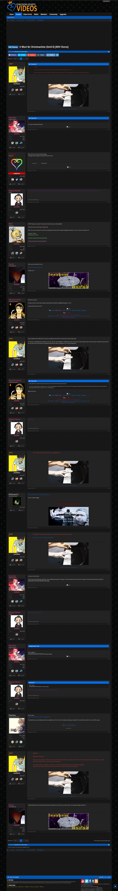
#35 (108, 624)
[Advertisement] (59, 34)
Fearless (12, 715)
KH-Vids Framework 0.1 (89, 886)
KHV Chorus (16, 49)
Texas (23, 139)
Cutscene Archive (13, 886)
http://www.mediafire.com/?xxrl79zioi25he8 (38, 494)
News (8, 886)
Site (69, 371)
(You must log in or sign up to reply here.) (102, 840)
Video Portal (27, 14)
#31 (108, 488)
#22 (108, 129)
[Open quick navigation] (110, 20)
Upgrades (63, 14)
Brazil (23, 290)
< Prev (15, 58)
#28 (108, 374)
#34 (108, 587)
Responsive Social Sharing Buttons (88, 890)
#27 (108, 319)
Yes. (24, 738)
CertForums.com (99, 890)
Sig (78, 314)
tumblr (62, 725)
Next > (27, 58)
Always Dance (30, 202)
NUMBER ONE (44, 163)
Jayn (24, 49)
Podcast (32, 886)
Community (53, 14)
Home (11, 14)
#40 (108, 831)
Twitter (67, 371)
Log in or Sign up (106, 1)
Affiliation (42, 886)
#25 (108, 246)
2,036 (22, 258)
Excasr (29, 290)
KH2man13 (13, 494)
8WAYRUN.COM (26, 847)
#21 (108, 111)
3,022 (22, 184)
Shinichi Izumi (31, 319)
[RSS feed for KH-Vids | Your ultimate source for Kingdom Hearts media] (96, 881)
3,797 (22, 94)
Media (36, 14)
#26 (108, 290)
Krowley (29, 170)
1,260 (22, 293)
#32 (108, 527)
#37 (108, 698)
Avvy (76, 314)
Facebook (72, 371)
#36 (108, 658)
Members (44, 14)
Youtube (64, 371)
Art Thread (66, 725)
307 (22, 510)
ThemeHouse (99, 887)
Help (109, 877)
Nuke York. (22, 249)
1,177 (22, 332)
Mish (29, 246)
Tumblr (75, 371)
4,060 (22, 147)
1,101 (22, 217)
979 (22, 746)
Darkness (34, 163)
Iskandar (29, 129)
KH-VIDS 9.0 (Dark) (13, 877)
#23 (108, 170)
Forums (18, 14)
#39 (108, 798)
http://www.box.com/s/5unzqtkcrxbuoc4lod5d (43, 537)
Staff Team (36, 886)
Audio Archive (21, 886)
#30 (108, 430)
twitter (70, 725)
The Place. (22, 324)
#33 (108, 569)
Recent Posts (11, 17)
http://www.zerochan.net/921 (35, 267)
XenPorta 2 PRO (11, 847)
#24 (108, 202)
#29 (108, 404)
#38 (108, 732)
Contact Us (103, 877)
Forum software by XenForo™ (92, 884)
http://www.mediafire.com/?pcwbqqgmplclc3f (39, 717)
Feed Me (61, 371)
